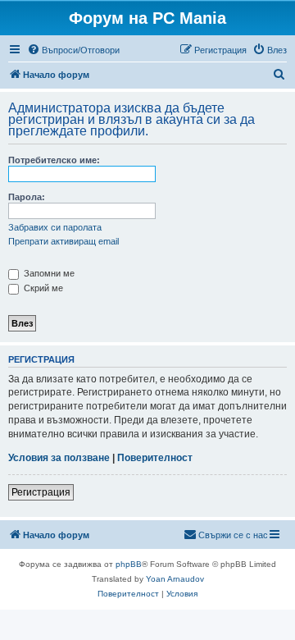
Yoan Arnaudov (175, 578)
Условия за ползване (59, 458)
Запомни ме (48, 273)
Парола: (26, 197)
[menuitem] (73, 50)
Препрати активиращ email (63, 241)
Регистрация (40, 492)
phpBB (129, 564)
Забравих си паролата (55, 227)
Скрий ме (42, 288)
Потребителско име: (54, 160)
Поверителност (155, 458)
